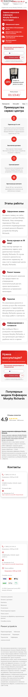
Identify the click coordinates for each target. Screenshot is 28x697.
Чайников (17, 631)
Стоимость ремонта (7, 597)
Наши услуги (5, 613)
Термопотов (4, 637)
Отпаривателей (5, 634)
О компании (4, 608)
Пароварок (15, 634)
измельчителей (5, 640)
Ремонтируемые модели (8, 611)
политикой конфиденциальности (17, 61)
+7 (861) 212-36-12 (17, 1)
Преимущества (5, 103)
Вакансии (4, 605)
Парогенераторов (6, 631)
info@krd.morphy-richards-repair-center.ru (12, 484)
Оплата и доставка (6, 599)
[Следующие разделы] (27, 104)
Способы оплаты (6, 621)
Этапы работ (16, 103)
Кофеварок (14, 637)
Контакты (4, 602)
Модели (24, 103)
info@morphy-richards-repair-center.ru (11, 556)
